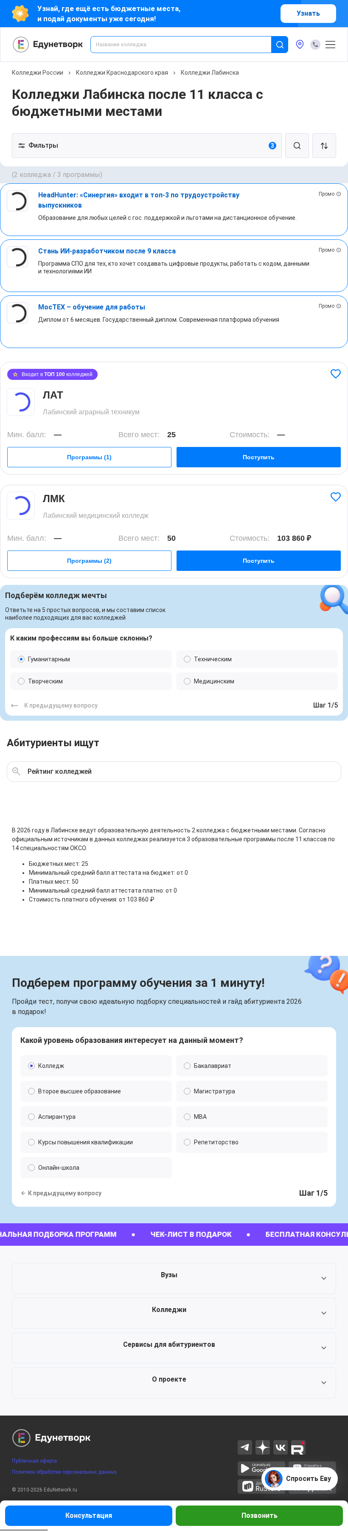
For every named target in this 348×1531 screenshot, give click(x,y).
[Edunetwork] (48, 45)
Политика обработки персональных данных (64, 1472)
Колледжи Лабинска (210, 72)
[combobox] (187, 44)
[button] (174, 1278)
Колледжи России (37, 72)
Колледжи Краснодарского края (122, 72)
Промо (326, 194)
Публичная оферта (34, 1461)
